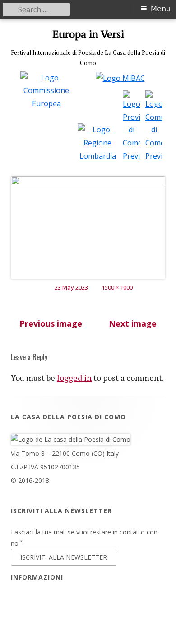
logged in (74, 377)
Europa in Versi (88, 34)
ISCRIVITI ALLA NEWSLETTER (63, 557)
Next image (133, 323)
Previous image (50, 323)
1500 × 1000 (117, 287)
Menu (161, 9)
